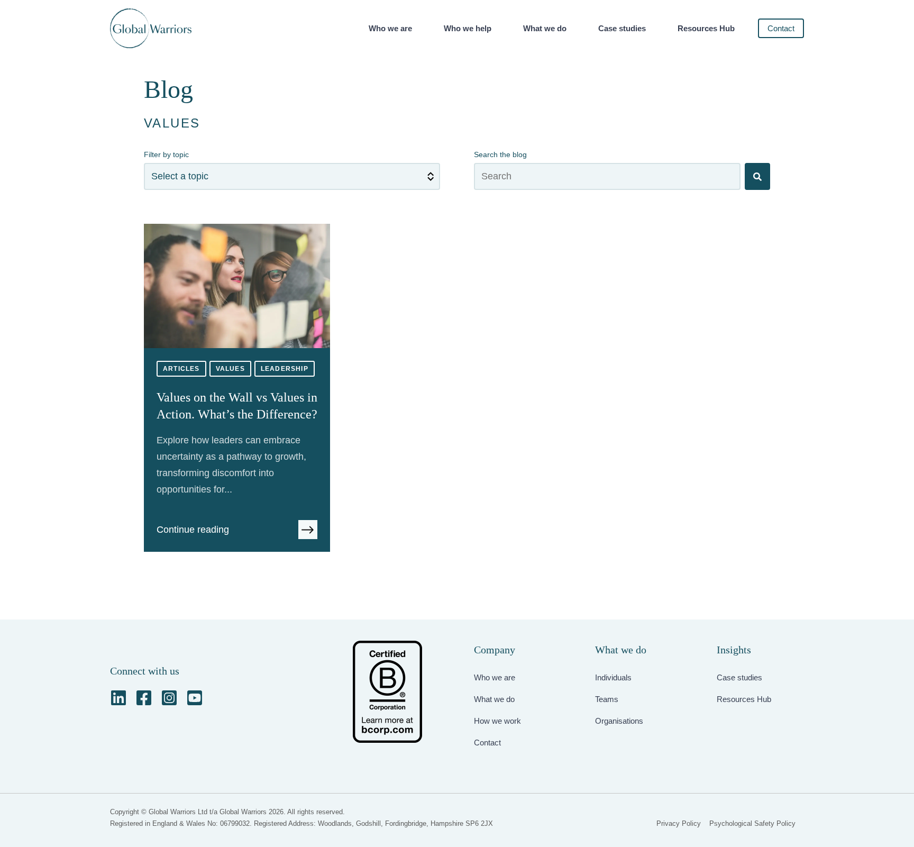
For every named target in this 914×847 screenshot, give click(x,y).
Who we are (390, 28)
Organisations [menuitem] (619, 720)
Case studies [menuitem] (739, 677)
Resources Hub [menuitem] (744, 699)
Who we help (467, 28)
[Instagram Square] (169, 697)
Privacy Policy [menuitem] (678, 823)
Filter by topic (166, 154)
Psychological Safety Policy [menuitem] (752, 823)
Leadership (284, 368)
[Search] (757, 176)
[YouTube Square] (194, 697)
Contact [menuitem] (487, 742)
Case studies (622, 28)
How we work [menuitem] (497, 720)
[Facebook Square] (143, 697)
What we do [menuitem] (494, 699)
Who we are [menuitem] (494, 677)
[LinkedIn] (118, 697)
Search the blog (500, 154)
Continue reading (193, 529)
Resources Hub (706, 28)
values (230, 368)
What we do (544, 28)
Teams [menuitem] (606, 699)
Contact (780, 28)
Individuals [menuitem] (613, 677)
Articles (181, 368)
